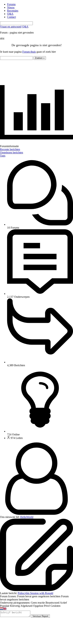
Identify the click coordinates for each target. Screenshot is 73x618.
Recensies (12, 10)
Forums (11, 4)
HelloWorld (26, 516)
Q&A (10, 13)
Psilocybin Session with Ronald (35, 593)
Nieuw (11, 7)
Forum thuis (29, 51)
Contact (11, 16)
